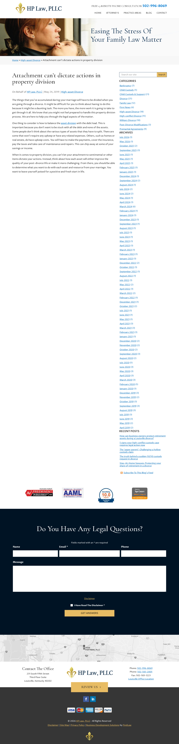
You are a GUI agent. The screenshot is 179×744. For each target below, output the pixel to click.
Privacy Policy (78, 725)
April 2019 (125, 427)
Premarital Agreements (131, 129)
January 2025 (126, 172)
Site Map (64, 725)
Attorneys (112, 13)
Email (63, 546)
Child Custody (127, 90)
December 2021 (128, 302)
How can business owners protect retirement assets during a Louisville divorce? (143, 437)
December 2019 (128, 393)
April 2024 (125, 202)
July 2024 (124, 189)
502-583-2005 (144, 671)
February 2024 (127, 210)
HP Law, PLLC (34, 92)
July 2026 (124, 137)
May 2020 (125, 371)
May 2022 (125, 284)
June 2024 (125, 193)
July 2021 (124, 310)
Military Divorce (128, 120)
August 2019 (126, 410)
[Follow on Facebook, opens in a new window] (86, 699)
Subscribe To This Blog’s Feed (138, 472)
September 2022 (128, 271)
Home (97, 13)
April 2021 (125, 323)
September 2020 (128, 354)
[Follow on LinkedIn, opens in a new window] (93, 699)
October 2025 (127, 145)
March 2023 (126, 250)
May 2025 (125, 159)
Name (16, 546)
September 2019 (128, 406)
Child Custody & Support (132, 94)
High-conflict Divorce (131, 116)
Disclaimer (89, 598)
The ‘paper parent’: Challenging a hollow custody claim (140, 451)
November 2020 (128, 345)
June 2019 (125, 419)
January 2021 (126, 336)
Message (18, 562)
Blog (149, 13)
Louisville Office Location (141, 679)
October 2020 (127, 349)
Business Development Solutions (102, 725)
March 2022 (126, 293)
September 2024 (128, 180)
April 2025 (125, 163)
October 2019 (127, 401)
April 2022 (125, 289)
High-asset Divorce (72, 92)
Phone (125, 546)
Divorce (124, 98)
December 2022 (128, 263)
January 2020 (126, 388)
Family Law (125, 103)
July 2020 (124, 362)
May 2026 (125, 141)
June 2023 (125, 237)
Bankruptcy (125, 85)
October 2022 (127, 267)
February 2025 (127, 167)
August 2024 (126, 185)
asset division (68, 123)
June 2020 (125, 367)
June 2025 (125, 154)
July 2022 (124, 280)
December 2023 (128, 219)
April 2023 (125, 245)
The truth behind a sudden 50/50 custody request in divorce (141, 457)
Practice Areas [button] (132, 13)
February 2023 (127, 254)
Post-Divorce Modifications (134, 124)
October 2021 (127, 306)
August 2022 (126, 275)
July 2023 (124, 232)
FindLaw (127, 725)
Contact (162, 13)
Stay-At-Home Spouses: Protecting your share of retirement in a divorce (140, 464)
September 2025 (128, 150)
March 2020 (126, 380)
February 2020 (127, 384)
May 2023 (125, 241)
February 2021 (127, 332)
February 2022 (127, 297)
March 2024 (126, 206)
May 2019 (125, 423)
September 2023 (128, 224)
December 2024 (128, 176)
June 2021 (125, 315)
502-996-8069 (155, 6)
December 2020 (128, 341)
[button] (176, 725)
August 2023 (126, 228)
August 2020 (126, 358)
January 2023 (126, 258)
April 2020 (125, 375)
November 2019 (128, 397)
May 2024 (125, 198)
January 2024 (126, 215)
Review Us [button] (89, 687)
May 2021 (125, 319)
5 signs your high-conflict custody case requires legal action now (139, 444)
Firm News (125, 107)
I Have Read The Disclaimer (89, 605)
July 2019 (124, 414)
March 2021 (126, 328)
